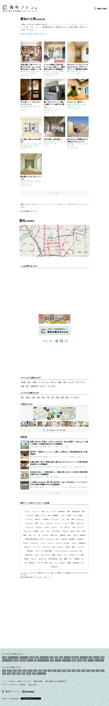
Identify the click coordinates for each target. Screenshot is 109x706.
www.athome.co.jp (72, 147)
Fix (88, 256)
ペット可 (71, 382)
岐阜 (83, 671)
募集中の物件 (38, 681)
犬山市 (79, 104)
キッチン (50, 110)
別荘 (27, 386)
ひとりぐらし (24, 183)
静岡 (62, 397)
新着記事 (23, 437)
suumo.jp (23, 110)
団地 (25, 146)
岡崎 (72, 144)
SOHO (79, 660)
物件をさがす (28, 404)
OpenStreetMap (82, 256)
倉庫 (61, 657)
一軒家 (69, 204)
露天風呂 (22, 660)
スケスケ (43, 386)
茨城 (49, 671)
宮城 (35, 671)
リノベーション (54, 24)
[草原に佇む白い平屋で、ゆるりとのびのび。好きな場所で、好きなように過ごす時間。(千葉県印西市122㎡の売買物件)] (24, 424)
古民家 (26, 27)
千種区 (30, 106)
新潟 (64, 671)
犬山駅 (84, 104)
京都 (33, 397)
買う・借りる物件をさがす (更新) (54, 430)
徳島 (13, 673)
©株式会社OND (14, 698)
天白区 (37, 71)
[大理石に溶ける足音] (48, 424)
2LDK (74, 204)
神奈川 (28, 397)
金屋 (76, 71)
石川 (88, 671)
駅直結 (57, 73)
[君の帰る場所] (73, 424)
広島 (9, 673)
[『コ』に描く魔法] (56, 424)
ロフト (64, 204)
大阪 (38, 397)
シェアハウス (44, 657)
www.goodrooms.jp (26, 75)
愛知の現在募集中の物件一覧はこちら (34, 34)
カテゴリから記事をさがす (12, 654)
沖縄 (34, 673)
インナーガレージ (43, 660)
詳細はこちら (47, 577)
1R (59, 71)
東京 (22, 397)
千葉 (47, 397)
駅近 (53, 73)
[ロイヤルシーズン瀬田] (32, 424)
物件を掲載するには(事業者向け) (56, 681)
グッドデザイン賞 (79, 144)
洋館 (64, 382)
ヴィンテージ (73, 24)
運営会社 (23, 684)
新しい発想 (70, 146)
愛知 (28, 71)
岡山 (4, 673)
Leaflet (75, 256)
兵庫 (43, 397)
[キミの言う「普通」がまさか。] (65, 424)
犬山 (45, 73)
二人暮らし (34, 144)
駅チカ (49, 73)
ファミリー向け (76, 106)
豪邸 (59, 382)
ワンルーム (54, 71)
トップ (4, 681)
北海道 (30, 671)
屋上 (52, 660)
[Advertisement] (54, 289)
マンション (82, 71)
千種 (53, 141)
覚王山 (35, 106)
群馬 (40, 671)
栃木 (45, 671)
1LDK (45, 110)
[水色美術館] (81, 424)
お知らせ (12, 681)
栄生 (32, 181)
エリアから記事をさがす (11, 667)
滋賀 (93, 671)
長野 (69, 671)
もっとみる (54, 193)
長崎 (23, 673)
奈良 (97, 671)
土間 (31, 73)
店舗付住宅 (34, 386)
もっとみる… (52, 386)
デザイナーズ (81, 204)
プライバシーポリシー (9, 684)
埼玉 (52, 397)
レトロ (64, 24)
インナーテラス (48, 143)
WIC (35, 73)
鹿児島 (29, 673)
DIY (37, 657)
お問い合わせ (32, 684)
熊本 (18, 673)
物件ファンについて (24, 681)
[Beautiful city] (40, 424)
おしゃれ (96, 657)
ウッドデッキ (66, 660)
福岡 (57, 397)
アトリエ (38, 27)
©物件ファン (5, 698)
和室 (39, 144)
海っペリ (29, 660)
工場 (84, 660)
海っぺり (54, 382)
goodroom (23, 71)
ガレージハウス (7, 660)
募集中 (102, 8)
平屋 (31, 27)
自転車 (16, 660)
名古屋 (32, 71)
